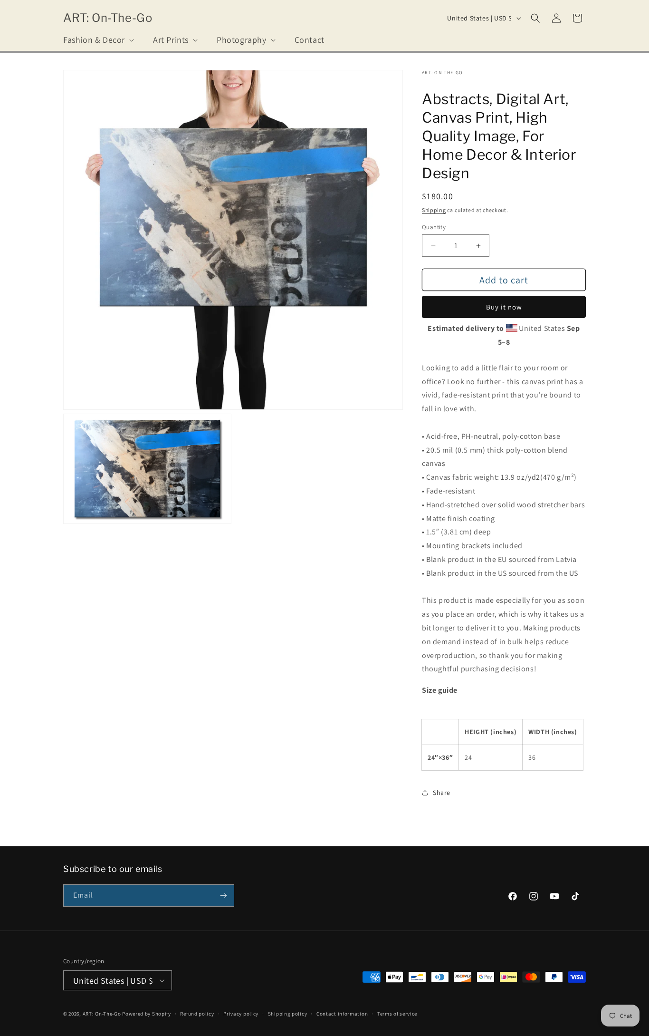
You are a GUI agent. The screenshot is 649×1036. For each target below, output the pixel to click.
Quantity (434, 227)
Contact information (342, 1013)
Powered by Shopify (146, 1013)
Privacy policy (240, 1013)
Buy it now (504, 306)
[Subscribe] (223, 895)
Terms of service (397, 1013)
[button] (97, 40)
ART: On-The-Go (102, 1013)
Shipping (434, 209)
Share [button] (441, 792)
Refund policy (197, 1013)
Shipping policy (287, 1013)
